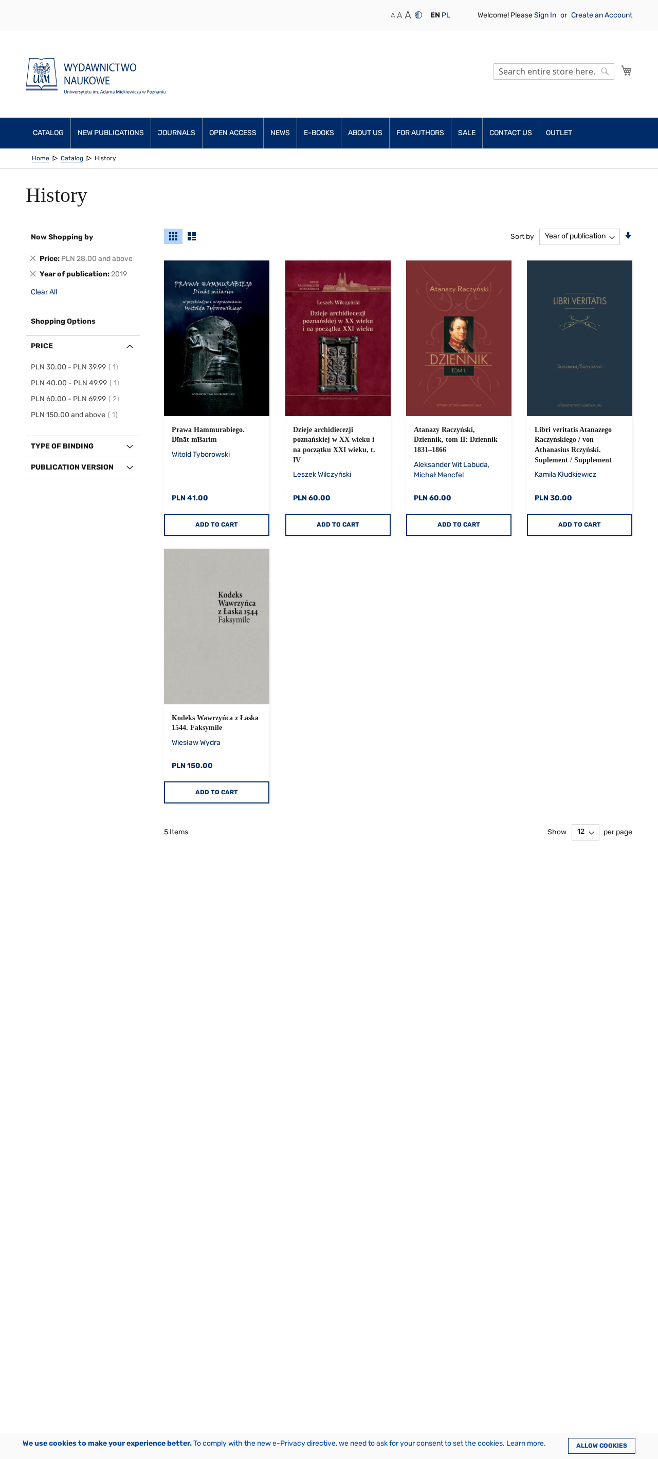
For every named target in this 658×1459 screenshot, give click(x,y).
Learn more (525, 1443)
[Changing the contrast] (418, 15)
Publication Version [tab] (72, 467)
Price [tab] (42, 346)
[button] (435, 15)
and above (76, 414)
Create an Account (601, 15)
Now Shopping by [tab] (62, 237)
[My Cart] (626, 70)
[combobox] (554, 71)
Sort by (522, 236)
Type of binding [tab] (62, 446)
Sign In (546, 15)
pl (446, 15)
